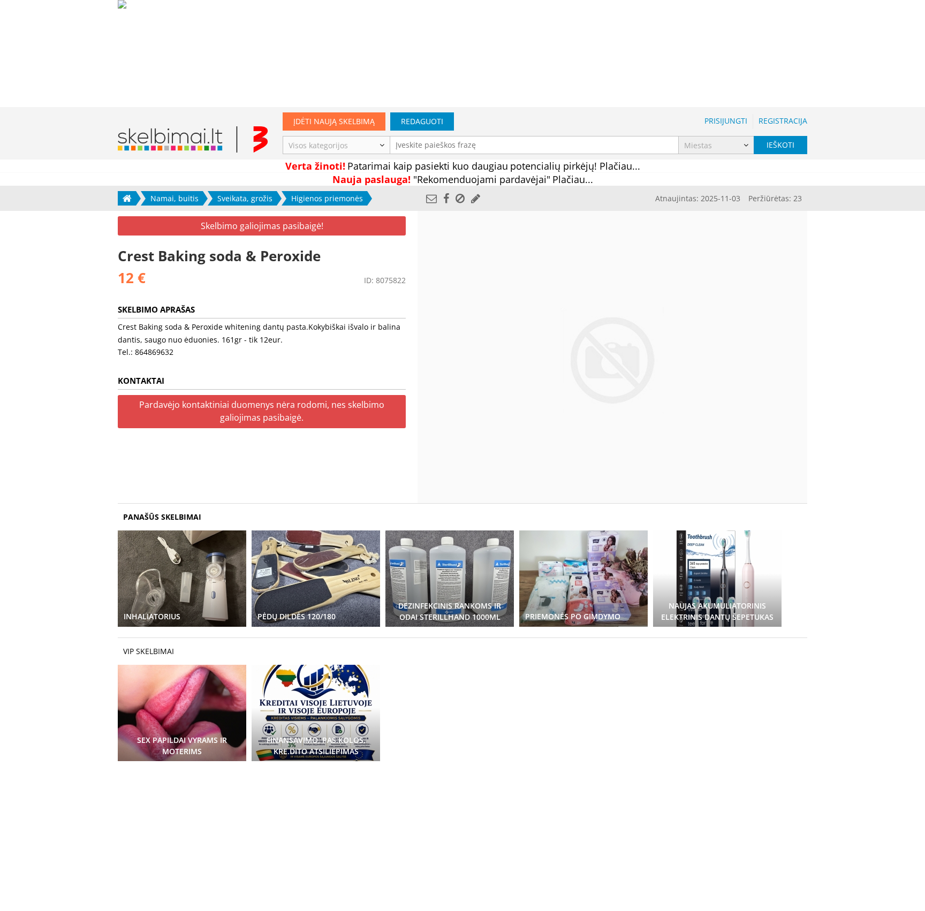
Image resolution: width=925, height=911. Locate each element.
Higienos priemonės (327, 198)
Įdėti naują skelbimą (334, 121)
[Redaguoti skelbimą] (475, 198)
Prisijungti (725, 121)
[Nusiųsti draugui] (431, 198)
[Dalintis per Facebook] (446, 198)
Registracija (783, 121)
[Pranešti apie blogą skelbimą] (460, 198)
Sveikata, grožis (244, 198)
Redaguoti (422, 121)
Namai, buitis (174, 198)
